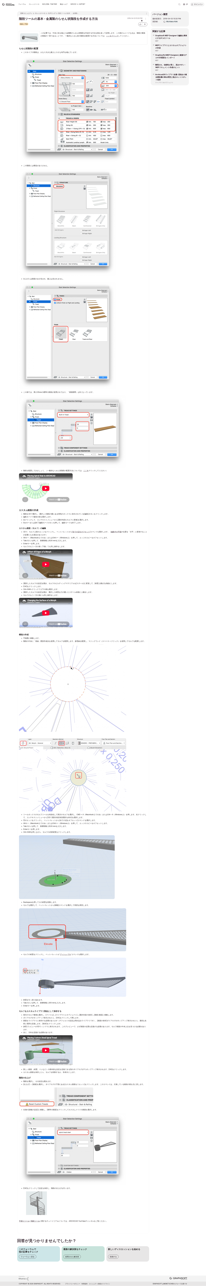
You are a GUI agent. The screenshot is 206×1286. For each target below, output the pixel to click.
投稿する (113, 1257)
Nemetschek (169, 1284)
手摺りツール (24, 1221)
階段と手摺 (24, 24)
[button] (140, 24)
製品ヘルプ (63, 4)
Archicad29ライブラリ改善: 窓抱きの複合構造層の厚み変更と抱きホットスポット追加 (171, 77)
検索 (179, 4)
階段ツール (35, 1221)
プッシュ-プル (65, 954)
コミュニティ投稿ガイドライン (99, 1284)
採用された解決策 (72, 1257)
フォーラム (22, 4)
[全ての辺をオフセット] (81, 532)
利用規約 (85, 1284)
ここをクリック (112, 36)
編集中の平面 (116, 532)
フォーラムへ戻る (27, 1257)
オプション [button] (146, 13)
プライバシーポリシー (72, 1284)
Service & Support (77, 4)
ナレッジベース (34, 4)
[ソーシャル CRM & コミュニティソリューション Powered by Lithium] (23, 1278)
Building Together (49, 4)
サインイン (198, 4)
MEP (156, 41)
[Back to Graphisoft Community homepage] (9, 4)
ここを (86, 470)
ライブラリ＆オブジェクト (164, 82)
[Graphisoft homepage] (178, 1279)
